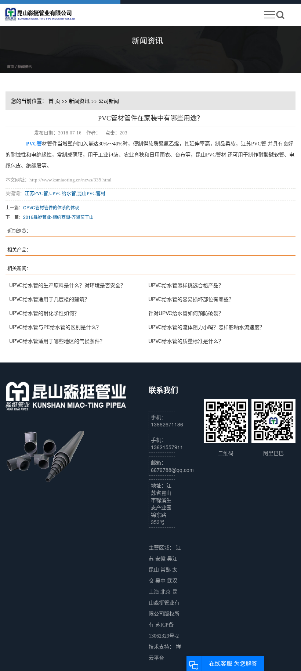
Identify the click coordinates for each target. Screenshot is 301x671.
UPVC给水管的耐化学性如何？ (44, 313)
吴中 (161, 581)
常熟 (166, 570)
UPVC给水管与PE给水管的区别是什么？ (55, 327)
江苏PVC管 (36, 193)
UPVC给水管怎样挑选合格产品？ (186, 285)
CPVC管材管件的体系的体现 (51, 207)
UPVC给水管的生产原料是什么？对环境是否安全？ (67, 285)
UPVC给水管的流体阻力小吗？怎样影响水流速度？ (206, 327)
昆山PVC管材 (91, 193)
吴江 (172, 559)
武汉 (172, 581)
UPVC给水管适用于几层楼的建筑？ (49, 299)
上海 (154, 592)
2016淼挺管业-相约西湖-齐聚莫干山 (58, 217)
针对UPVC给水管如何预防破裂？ (186, 313)
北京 (166, 592)
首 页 (54, 100)
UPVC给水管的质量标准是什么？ (186, 340)
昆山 (154, 570)
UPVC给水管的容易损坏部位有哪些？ (191, 299)
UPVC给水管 (62, 193)
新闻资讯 (79, 100)
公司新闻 (108, 100)
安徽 (161, 559)
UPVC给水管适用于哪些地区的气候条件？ (57, 340)
